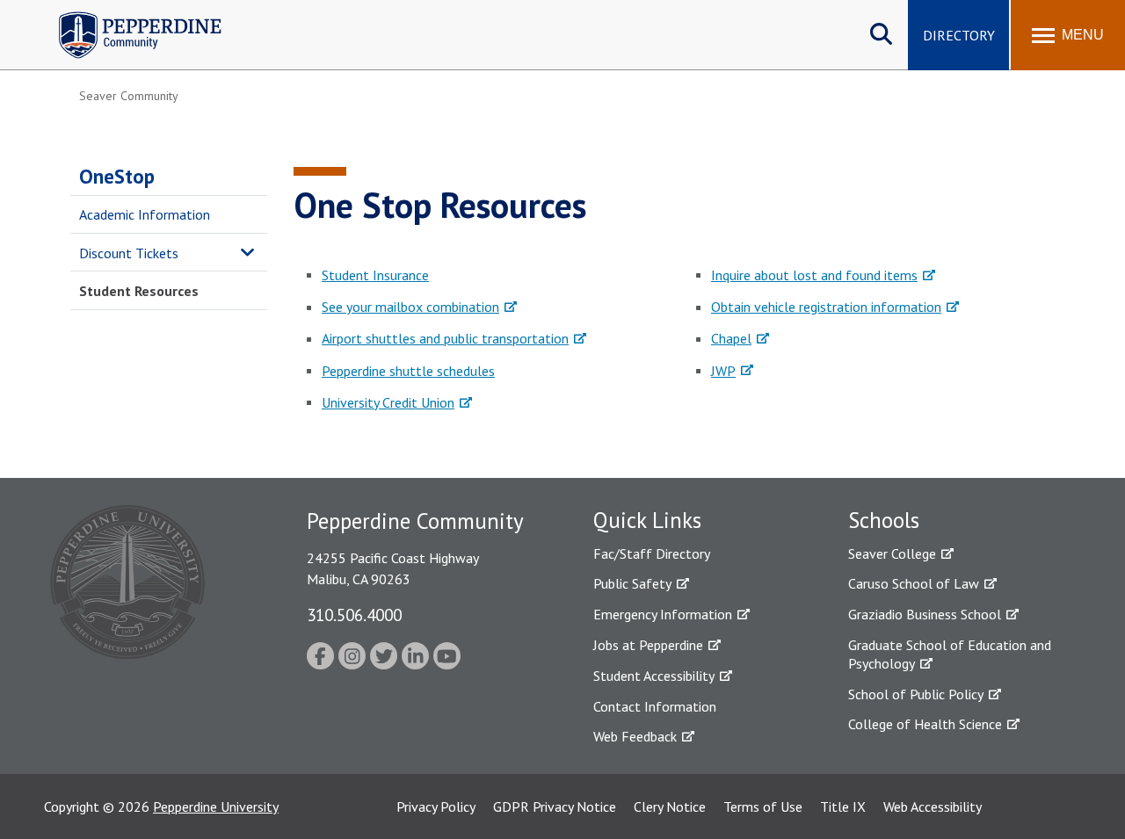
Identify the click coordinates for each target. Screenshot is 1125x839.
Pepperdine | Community (127, 16)
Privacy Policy (435, 806)
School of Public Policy (915, 694)
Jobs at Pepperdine (648, 645)
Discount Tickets (128, 253)
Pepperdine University (216, 806)
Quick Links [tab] (647, 520)
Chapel (731, 338)
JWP (723, 371)
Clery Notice (670, 806)
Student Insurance (375, 275)
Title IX (843, 806)
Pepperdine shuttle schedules (408, 371)
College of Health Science (925, 724)
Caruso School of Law (913, 583)
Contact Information (654, 706)
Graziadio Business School (924, 614)
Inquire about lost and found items (814, 275)
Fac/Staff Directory (651, 553)
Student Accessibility (654, 675)
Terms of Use (762, 806)
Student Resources (139, 291)
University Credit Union (388, 402)
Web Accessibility (932, 806)
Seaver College (892, 553)
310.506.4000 (354, 615)
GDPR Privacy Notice (554, 806)
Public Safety (632, 583)
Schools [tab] (883, 520)
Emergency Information (662, 614)
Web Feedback (635, 736)
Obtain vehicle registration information (826, 306)
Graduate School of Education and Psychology (949, 654)
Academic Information (144, 214)
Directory (959, 35)
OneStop (117, 176)
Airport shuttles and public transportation (445, 338)
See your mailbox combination (410, 306)
